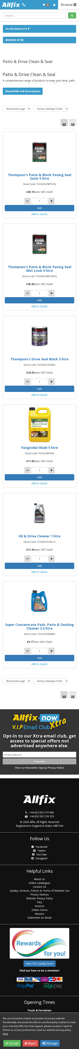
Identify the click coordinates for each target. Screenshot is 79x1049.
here (5, 1033)
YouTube (41, 854)
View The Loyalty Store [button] (39, 963)
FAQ (39, 902)
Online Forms (40, 910)
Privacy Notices (39, 894)
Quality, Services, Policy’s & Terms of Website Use (39, 890)
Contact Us (39, 886)
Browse (67, 4)
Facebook (41, 846)
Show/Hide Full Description (22, 91)
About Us (39, 879)
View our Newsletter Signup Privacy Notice (39, 767)
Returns (39, 913)
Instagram (41, 858)
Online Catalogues (39, 883)
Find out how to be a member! (39, 970)
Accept (13, 1043)
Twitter (41, 850)
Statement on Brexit (40, 917)
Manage (52, 1043)
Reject (31, 1043)
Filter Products (17, 28)
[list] (72, 122)
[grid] (64, 122)
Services (39, 906)
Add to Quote (39, 214)
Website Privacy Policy (39, 898)
